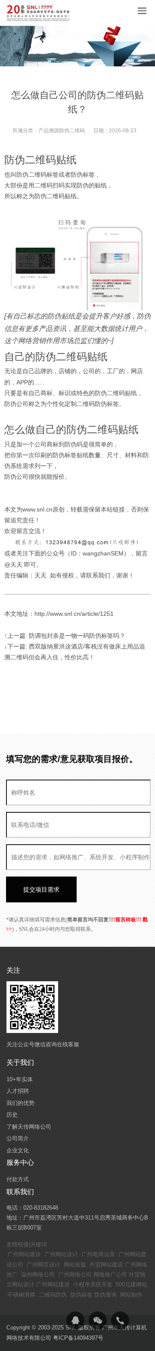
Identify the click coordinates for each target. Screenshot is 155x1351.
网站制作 (131, 1295)
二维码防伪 (53, 1295)
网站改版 (75, 1264)
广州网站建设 (24, 1254)
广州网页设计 (43, 1264)
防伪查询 (105, 1295)
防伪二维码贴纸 (40, 159)
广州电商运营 (98, 1254)
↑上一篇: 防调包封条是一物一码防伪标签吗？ (64, 635)
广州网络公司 (75, 1274)
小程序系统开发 (92, 1284)
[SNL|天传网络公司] (38, 13)
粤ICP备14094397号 (78, 1338)
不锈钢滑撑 (21, 1295)
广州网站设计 (61, 1254)
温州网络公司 (38, 1274)
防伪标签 (81, 1295)
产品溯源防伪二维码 (61, 131)
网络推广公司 (110, 1274)
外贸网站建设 (106, 1264)
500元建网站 (131, 1284)
